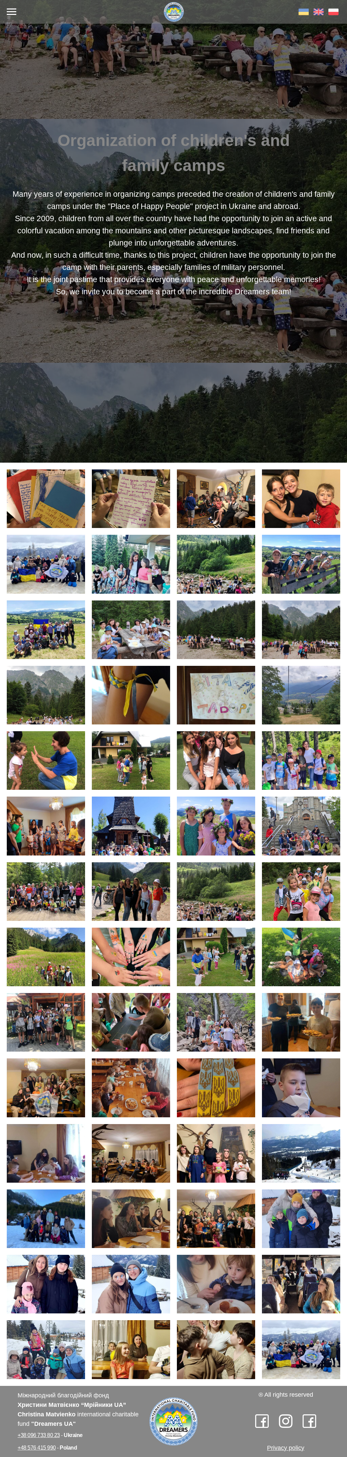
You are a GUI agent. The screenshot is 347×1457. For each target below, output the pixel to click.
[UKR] (304, 15)
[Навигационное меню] (11, 11)
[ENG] (318, 15)
